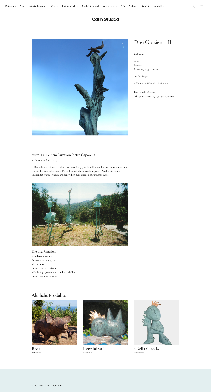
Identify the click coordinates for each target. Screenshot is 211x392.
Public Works (69, 5)
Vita (123, 5)
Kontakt (157, 5)
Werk (53, 5)
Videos (132, 5)
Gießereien (109, 5)
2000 (149, 96)
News (23, 5)
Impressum (57, 385)
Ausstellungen (37, 5)
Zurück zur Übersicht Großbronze (152, 83)
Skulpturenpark (90, 5)
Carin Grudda (105, 19)
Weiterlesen (36, 352)
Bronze (170, 96)
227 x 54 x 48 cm (159, 96)
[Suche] (193, 6)
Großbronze (149, 92)
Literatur (145, 5)
